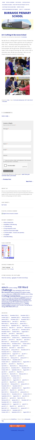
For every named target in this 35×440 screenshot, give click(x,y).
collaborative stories (19, 294)
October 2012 (26, 394)
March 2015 (12, 374)
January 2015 (5, 376)
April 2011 (20, 406)
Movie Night (27, 9)
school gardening (13, 300)
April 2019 (26, 339)
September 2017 (5, 353)
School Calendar (10, 2)
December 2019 (24, 335)
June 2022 (14, 321)
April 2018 (11, 347)
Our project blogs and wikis (9, 7)
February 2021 (5, 329)
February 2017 (14, 357)
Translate (12, 269)
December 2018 (5, 343)
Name (5, 143)
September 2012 (5, 396)
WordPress (14, 419)
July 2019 (4, 339)
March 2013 (4, 392)
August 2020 (24, 331)
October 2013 (5, 388)
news (8, 100)
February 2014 (14, 384)
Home (3, 2)
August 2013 (26, 388)
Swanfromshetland (6, 305)
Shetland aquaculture (24, 302)
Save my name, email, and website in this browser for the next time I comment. (17, 161)
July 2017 (24, 353)
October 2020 (15, 331)
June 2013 (4, 390)
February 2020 (5, 335)
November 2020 (5, 331)
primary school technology (21, 299)
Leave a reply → (6, 116)
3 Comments (24, 37)
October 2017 (16, 351)
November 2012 (16, 394)
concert (27, 294)
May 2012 (4, 398)
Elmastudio (27, 419)
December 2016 (5, 359)
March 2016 (12, 365)
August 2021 (25, 325)
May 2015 (19, 371)
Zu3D (17, 306)
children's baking (26, 292)
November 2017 (5, 351)
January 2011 (24, 408)
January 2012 (15, 400)
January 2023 (5, 319)
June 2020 (11, 333)
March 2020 (19, 333)
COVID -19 (21, 9)
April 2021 (19, 327)
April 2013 (20, 390)
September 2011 (5, 404)
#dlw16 (5, 287)
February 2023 (25, 317)
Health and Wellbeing (13, 298)
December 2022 (14, 319)
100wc (13, 290)
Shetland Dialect (6, 303)
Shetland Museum (16, 303)
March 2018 (20, 347)
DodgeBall (6, 234)
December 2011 (25, 400)
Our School (18, 2)
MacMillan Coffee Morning (10, 224)
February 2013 (13, 392)
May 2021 (11, 327)
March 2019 (4, 341)
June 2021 (4, 327)
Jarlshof (22, 298)
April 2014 (20, 382)
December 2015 (15, 367)
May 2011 (12, 406)
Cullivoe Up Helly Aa (25, 296)
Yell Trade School (29, 100)
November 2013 (16, 386)
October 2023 (5, 317)
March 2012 (20, 398)
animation (18, 290)
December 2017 (24, 349)
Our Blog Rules (26, 2)
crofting (30, 294)
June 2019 (11, 339)
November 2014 (5, 378)
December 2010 (5, 410)
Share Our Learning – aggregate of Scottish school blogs (15, 277)
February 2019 (14, 341)
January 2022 (23, 323)
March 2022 (4, 323)
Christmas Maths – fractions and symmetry (14, 232)
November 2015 (25, 367)
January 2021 (15, 329)
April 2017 (20, 355)
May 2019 (19, 339)
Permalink (4, 101)
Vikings (4, 306)
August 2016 (26, 361)
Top (3, 420)
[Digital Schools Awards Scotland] (10, 213)
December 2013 (5, 386)
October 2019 (15, 337)
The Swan (17, 305)
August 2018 (15, 345)
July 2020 (4, 333)
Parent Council (20, 7)
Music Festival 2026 (8, 222)
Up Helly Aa (29, 305)
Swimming (13, 305)
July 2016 (4, 363)
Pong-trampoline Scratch (10, 228)
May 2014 (12, 382)
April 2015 (4, 374)
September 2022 (5, 321)
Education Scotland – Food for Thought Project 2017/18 (15, 4)
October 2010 (5, 412)
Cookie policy (14, 430)
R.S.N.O (7, 300)
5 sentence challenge (12, 287)
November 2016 (16, 359)
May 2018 (4, 347)
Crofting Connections (11, 296)
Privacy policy (21, 430)
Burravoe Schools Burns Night (11, 230)
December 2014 (15, 376)
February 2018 (5, 349)
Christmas (4, 294)
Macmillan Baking (8, 236)
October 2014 (16, 378)
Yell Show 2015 (10, 306)
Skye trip (23, 303)
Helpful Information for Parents (10, 9)
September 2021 (15, 325)
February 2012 (5, 400)
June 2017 (4, 355)
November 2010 (16, 410)
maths (10, 299)
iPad (19, 298)
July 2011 (24, 404)
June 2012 (24, 396)
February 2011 (14, 408)
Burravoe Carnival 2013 (15, 292)
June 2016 (11, 363)
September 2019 (25, 337)
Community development (18, 100)
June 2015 (11, 371)
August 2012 (16, 396)
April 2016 (4, 365)
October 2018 (26, 343)
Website (5, 155)
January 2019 (24, 341)
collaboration (9, 294)
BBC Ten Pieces (26, 290)
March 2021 (27, 327)
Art (22, 290)
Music (13, 299)
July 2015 (4, 371)
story (27, 304)
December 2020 (24, 329)
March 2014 (4, 384)
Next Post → (29, 181)
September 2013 (15, 388)
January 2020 (14, 335)
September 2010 (15, 412)
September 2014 (5, 380)
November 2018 (16, 343)
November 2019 (5, 337)
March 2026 (4, 315)
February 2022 (13, 323)
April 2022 (22, 321)
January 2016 (5, 367)
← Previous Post (6, 179)
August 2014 (16, 380)
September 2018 (5, 345)
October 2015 (5, 369)
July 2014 (24, 380)
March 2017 (4, 357)
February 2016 (22, 365)
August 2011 (16, 404)
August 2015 (26, 369)
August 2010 (26, 412)
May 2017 (12, 355)
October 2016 (5, 361)
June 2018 (23, 345)
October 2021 (5, 325)
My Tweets (4, 204)
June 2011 (4, 406)
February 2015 (22, 374)
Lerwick (27, 298)
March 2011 (4, 408)
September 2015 (15, 369)
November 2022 (25, 319)
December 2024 (14, 315)
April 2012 (12, 398)
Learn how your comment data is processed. (16, 175)
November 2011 (5, 402)
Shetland (17, 302)
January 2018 (14, 349)
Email (5, 149)
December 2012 (5, 394)
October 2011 (16, 402)
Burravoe (5, 292)
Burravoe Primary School (17, 14)
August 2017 (15, 353)
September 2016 (15, 361)
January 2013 (24, 392)
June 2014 (4, 382)
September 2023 (15, 317)
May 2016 (19, 363)
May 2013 (12, 390)
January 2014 (24, 384)
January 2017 (24, 357)
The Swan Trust (22, 305)
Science (20, 300)
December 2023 (24, 315)
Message (6, 128)
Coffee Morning (8, 226)
